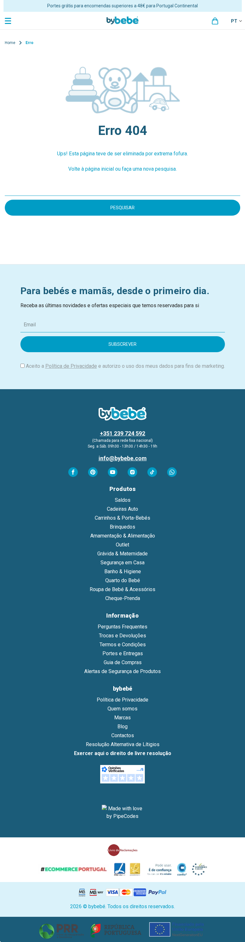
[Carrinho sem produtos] (215, 21)
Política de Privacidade (71, 366)
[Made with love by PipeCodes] (122, 812)
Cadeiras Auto (122, 509)
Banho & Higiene (122, 571)
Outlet (122, 545)
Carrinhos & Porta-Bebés (122, 518)
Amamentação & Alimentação (122, 536)
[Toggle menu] (9, 20)
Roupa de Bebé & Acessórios (122, 589)
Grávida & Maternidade (122, 554)
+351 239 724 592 (122, 433)
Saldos (122, 500)
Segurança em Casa (122, 563)
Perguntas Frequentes (122, 627)
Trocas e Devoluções (122, 636)
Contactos (122, 735)
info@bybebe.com (123, 458)
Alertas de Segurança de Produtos (122, 671)
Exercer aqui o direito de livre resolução (122, 753)
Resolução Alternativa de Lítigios (123, 744)
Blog (122, 726)
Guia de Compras (123, 662)
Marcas (122, 718)
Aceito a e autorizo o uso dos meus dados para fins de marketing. (125, 366)
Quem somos (122, 709)
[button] (123, 929)
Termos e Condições (123, 645)
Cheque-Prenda (122, 598)
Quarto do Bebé (122, 580)
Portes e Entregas (122, 653)
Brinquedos (122, 527)
